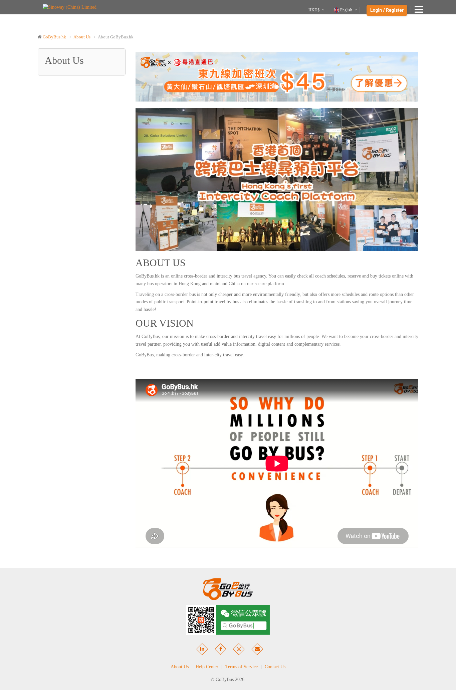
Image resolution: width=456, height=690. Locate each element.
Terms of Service (241, 666)
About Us (81, 36)
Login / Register (387, 10)
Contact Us (275, 666)
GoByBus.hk (54, 36)
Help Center (207, 666)
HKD (313, 10)
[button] (157, 77)
